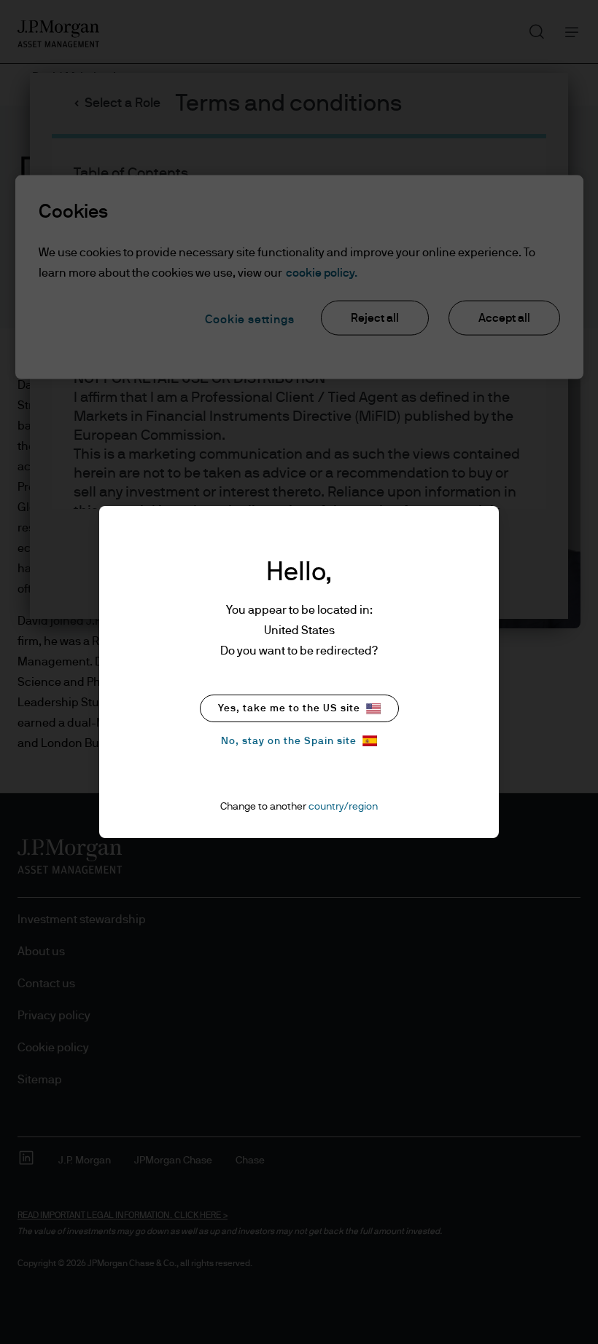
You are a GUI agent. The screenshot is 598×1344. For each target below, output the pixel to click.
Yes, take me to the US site (289, 708)
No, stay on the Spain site (289, 741)
